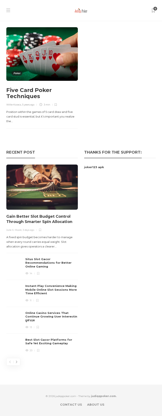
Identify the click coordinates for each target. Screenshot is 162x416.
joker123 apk (94, 167)
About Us (95, 405)
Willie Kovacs (13, 104)
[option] (42, 259)
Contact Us (71, 405)
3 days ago (28, 229)
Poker (17, 73)
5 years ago (28, 104)
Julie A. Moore (14, 229)
